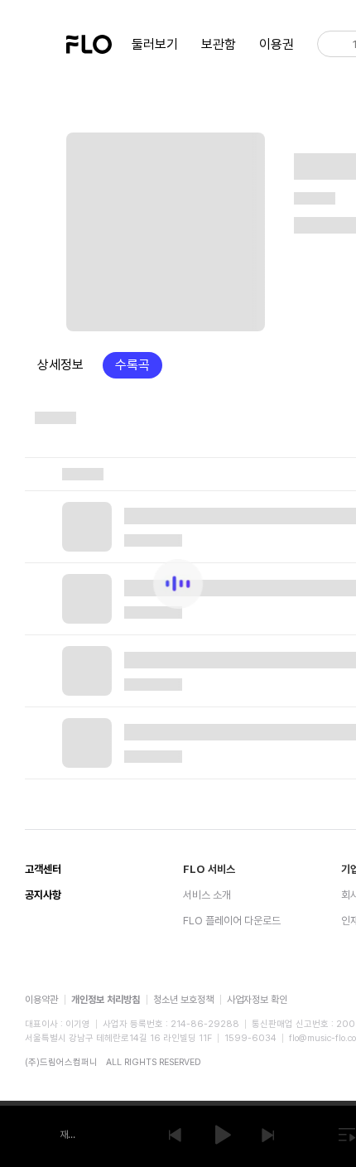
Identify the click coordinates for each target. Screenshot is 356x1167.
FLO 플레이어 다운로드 (232, 920)
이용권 (276, 44)
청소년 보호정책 (183, 999)
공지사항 (43, 895)
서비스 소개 (207, 895)
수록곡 (132, 365)
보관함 (218, 44)
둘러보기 (155, 44)
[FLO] (89, 43)
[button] (174, 1134)
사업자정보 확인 (257, 999)
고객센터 (43, 869)
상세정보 (60, 365)
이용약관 (41, 999)
